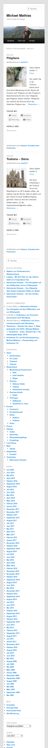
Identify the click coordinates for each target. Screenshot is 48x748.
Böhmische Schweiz (18, 460)
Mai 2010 (10, 658)
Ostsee (12, 448)
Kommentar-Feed (14, 710)
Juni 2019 (10, 472)
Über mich (21, 40)
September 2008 (13, 678)
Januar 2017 (11, 540)
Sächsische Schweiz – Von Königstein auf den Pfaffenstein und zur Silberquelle (23, 309)
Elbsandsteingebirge (18, 437)
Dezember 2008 (13, 675)
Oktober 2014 (12, 593)
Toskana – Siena (18, 159)
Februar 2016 (12, 568)
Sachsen (13, 381)
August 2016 (12, 551)
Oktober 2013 (12, 610)
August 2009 (12, 661)
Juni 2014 (10, 605)
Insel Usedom (18, 375)
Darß (14, 372)
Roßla (15, 395)
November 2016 (13, 543)
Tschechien (11, 457)
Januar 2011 (11, 641)
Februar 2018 (12, 503)
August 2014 (12, 599)
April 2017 (11, 531)
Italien (12, 414)
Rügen (15, 378)
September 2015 (13, 579)
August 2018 (12, 486)
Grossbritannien (16, 412)
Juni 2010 (10, 655)
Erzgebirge (14, 440)
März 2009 (11, 670)
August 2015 (12, 582)
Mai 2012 (10, 627)
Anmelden (11, 705)
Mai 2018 (10, 495)
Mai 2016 (10, 560)
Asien (9, 352)
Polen (12, 423)
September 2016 (13, 548)
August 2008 (12, 681)
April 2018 (11, 498)
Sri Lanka (13, 358)
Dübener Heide (19, 384)
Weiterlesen (33, 104)
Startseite (10, 40)
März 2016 (11, 565)
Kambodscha (15, 355)
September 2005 (13, 692)
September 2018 (13, 483)
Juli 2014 (10, 602)
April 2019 (11, 478)
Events (9, 426)
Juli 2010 (10, 653)
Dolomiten (14, 434)
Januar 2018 (11, 506)
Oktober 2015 (12, 576)
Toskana (23, 145)
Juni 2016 (10, 557)
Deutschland (12, 367)
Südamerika (11, 451)
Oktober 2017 (12, 515)
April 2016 (11, 562)
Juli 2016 (10, 554)
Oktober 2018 (12, 481)
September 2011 (13, 633)
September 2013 (13, 613)
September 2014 (13, 596)
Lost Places (11, 443)
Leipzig (16, 386)
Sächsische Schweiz (21, 389)
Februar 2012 (12, 630)
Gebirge (10, 429)
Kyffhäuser (17, 400)
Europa (10, 406)
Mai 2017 (10, 529)
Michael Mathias (19, 15)
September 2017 (13, 517)
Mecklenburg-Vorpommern (21, 369)
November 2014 (13, 591)
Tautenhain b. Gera (20, 403)
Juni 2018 (10, 492)
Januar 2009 (11, 672)
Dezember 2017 (13, 509)
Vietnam (13, 364)
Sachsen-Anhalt (16, 392)
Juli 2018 (10, 489)
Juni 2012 (10, 624)
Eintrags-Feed (12, 707)
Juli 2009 (10, 664)
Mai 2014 (10, 607)
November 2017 (13, 512)
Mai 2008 (10, 686)
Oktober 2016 (12, 545)
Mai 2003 (10, 695)
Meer (9, 446)
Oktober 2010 (12, 647)
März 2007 (11, 689)
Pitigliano (13, 58)
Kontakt (32, 40)
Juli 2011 (10, 638)
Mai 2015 (10, 588)
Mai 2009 (10, 667)
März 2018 (11, 500)
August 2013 (12, 616)
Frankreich (14, 409)
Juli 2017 (10, 523)
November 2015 (13, 574)
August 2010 (12, 650)
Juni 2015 (10, 585)
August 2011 (12, 636)
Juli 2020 (10, 469)
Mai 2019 (10, 475)
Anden (12, 431)
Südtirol (16, 417)
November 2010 (13, 644)
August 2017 (12, 520)
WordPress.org (13, 713)
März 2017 (11, 534)
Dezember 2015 (13, 571)
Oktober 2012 (12, 619)
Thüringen (14, 398)
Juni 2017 (10, 526)
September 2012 (13, 621)
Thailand (13, 361)
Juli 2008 (10, 684)
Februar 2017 (12, 537)
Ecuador (13, 454)
